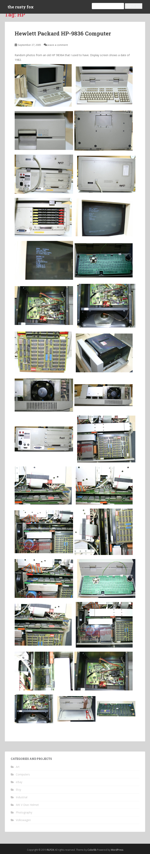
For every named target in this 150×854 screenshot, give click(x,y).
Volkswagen (23, 820)
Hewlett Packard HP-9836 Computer (63, 33)
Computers (23, 774)
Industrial (21, 797)
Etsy (18, 789)
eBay (19, 782)
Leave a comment (57, 45)
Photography (24, 812)
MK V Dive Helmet (27, 805)
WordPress (117, 849)
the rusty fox (21, 6)
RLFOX (50, 849)
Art (18, 767)
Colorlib (92, 849)
